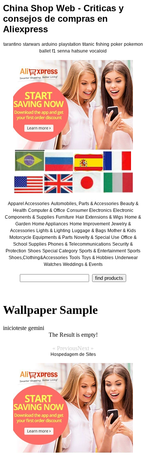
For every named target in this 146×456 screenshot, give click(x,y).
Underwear (126, 257)
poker (116, 44)
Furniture (65, 217)
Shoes (34, 251)
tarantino (12, 44)
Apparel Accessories (28, 203)
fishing (102, 44)
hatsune (80, 51)
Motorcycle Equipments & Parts (41, 237)
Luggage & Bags (89, 230)
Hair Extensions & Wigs (99, 217)
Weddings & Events (83, 264)
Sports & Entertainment (102, 251)
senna (63, 51)
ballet (45, 51)
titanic (88, 44)
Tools (74, 257)
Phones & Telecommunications (79, 244)
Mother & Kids (121, 230)
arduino (49, 44)
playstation (70, 44)
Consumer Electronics (89, 210)
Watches (52, 264)
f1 (54, 51)
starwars (31, 44)
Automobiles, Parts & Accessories (85, 203)
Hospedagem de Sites (73, 354)
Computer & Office (46, 210)
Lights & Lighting (53, 230)
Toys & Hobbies (97, 257)
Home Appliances (50, 223)
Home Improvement (90, 223)
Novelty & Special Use (96, 237)
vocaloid (98, 51)
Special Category (59, 251)
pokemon (133, 44)
